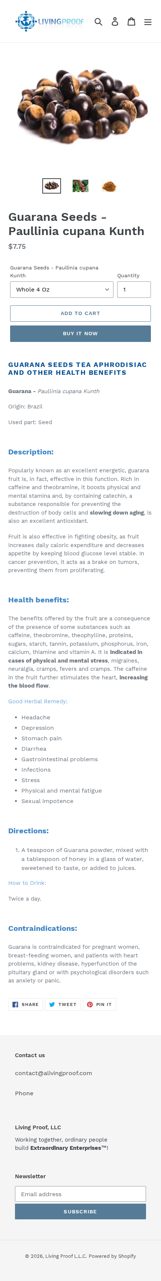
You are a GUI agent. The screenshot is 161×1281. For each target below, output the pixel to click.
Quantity (128, 275)
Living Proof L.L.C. (66, 1256)
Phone (24, 1093)
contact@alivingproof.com (53, 1073)
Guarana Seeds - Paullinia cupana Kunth (54, 271)
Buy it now (80, 333)
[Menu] (148, 21)
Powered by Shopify (112, 1256)
